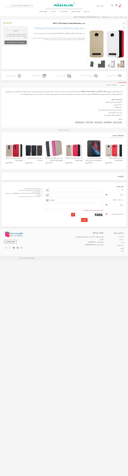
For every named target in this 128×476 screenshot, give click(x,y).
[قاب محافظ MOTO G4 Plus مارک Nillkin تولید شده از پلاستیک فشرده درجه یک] (73, 148)
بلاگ (122, 251)
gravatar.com (16, 193)
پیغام (121, 205)
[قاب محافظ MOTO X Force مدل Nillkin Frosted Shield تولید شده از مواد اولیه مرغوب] (14, 148)
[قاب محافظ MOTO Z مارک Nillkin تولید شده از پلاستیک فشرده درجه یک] (113, 148)
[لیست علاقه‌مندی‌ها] (112, 5)
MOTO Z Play (48, 28)
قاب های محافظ (57, 28)
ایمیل (121, 195)
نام (122, 189)
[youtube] (13, 248)
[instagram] (21, 248)
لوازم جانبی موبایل (75, 11)
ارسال (84, 220)
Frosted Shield (65, 28)
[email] (6, 248)
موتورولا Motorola (106, 17)
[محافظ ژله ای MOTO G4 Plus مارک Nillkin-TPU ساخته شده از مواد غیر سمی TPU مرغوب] (34, 148)
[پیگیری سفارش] (116, 5)
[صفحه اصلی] (126, 17)
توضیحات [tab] (122, 85)
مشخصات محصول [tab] (111, 85)
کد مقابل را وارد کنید (117, 214)
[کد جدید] (73, 214)
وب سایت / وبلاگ (118, 200)
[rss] (10, 248)
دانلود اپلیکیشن (10, 241)
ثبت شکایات (120, 245)
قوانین (122, 248)
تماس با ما (53, 11)
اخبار (122, 242)
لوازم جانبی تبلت (64, 11)
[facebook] (17, 248)
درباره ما (121, 239)
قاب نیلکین (86, 11)
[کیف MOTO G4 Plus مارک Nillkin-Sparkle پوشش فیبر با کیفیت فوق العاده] (54, 148)
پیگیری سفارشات (43, 11)
